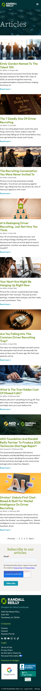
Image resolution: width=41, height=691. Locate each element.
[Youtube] (8, 638)
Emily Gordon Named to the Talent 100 (19, 65)
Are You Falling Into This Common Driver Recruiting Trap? (17, 337)
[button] (37, 4)
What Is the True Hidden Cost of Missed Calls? (19, 391)
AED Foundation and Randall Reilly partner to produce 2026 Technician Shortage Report (20, 442)
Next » (31, 538)
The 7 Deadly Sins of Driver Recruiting (18, 120)
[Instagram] (12, 638)
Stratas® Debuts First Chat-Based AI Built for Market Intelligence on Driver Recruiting (18, 503)
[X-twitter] (15, 638)
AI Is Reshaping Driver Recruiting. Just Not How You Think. (19, 226)
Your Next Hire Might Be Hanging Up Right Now (15, 283)
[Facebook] (5, 638)
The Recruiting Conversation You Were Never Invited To (18, 172)
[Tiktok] (18, 638)
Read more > (5, 89)
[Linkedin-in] (2, 638)
